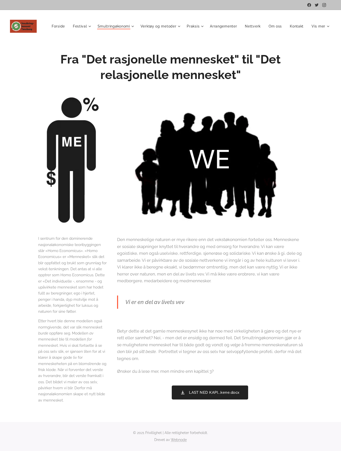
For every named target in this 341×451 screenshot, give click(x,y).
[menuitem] (59, 26)
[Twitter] (317, 5)
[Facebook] (309, 5)
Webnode (179, 440)
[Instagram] (324, 5)
